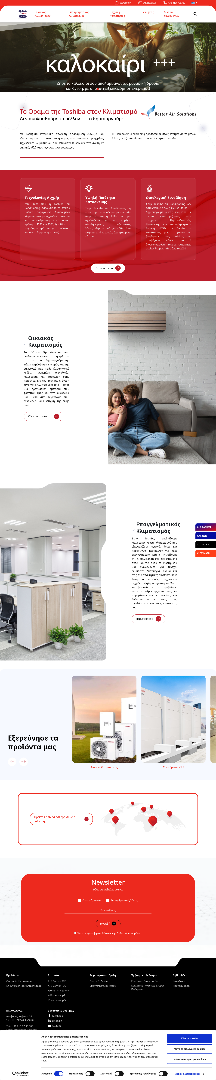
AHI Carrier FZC (57, 985)
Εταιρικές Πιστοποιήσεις (146, 981)
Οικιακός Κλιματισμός (42, 14)
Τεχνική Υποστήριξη (117, 14)
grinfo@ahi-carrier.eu (26, 1029)
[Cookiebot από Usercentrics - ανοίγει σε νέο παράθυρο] (20, 1073)
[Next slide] (23, 762)
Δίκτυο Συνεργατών (171, 14)
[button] (193, 3)
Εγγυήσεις (148, 12)
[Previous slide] (12, 762)
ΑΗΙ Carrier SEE (57, 981)
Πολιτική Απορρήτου (129, 933)
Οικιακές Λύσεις (98, 981)
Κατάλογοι (179, 981)
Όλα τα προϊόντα (40, 416)
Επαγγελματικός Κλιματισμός (78, 14)
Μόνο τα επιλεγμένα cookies (189, 1049)
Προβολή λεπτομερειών (187, 1073)
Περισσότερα (104, 268)
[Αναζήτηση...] (195, 14)
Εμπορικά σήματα (58, 990)
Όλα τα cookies (189, 1038)
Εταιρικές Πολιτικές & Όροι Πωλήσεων (147, 987)
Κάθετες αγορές (57, 995)
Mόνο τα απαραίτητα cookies (189, 1059)
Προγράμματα (181, 985)
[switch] (90, 1073)
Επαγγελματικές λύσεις (103, 985)
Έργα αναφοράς (57, 1000)
